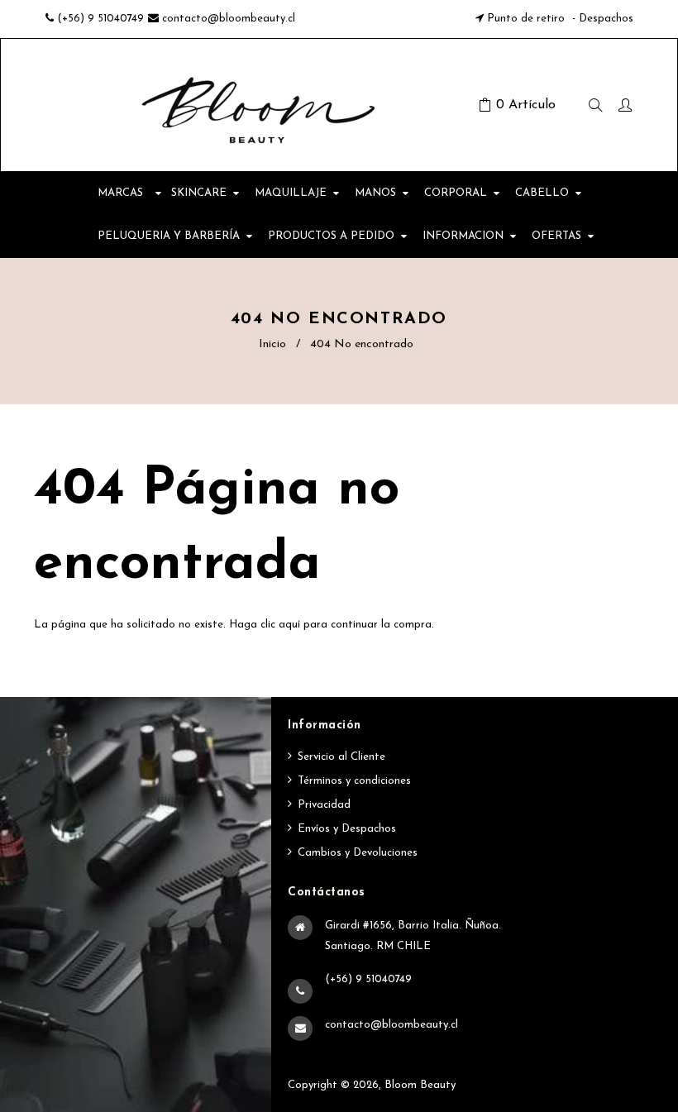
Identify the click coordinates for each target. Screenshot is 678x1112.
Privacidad (324, 804)
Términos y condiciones (354, 781)
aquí (289, 624)
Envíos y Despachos (347, 828)
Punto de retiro (526, 18)
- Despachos (601, 18)
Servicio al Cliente (341, 757)
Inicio (272, 344)
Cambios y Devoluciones (358, 852)
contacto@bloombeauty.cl (228, 18)
